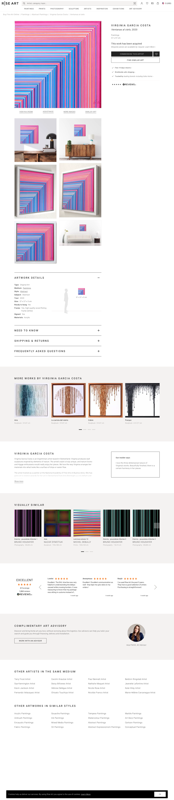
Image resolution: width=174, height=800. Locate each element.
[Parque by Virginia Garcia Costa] (142, 400)
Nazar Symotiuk (53, 542)
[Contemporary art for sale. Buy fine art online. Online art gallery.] (10, 3)
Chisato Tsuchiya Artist (62, 692)
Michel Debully (82, 542)
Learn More (86, 794)
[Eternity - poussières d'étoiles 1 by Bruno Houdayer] (27, 523)
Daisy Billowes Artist (61, 683)
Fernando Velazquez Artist (27, 692)
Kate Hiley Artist (132, 688)
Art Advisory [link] (135, 9)
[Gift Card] (152, 3)
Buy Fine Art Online (11, 14)
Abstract (24, 291)
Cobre (90, 420)
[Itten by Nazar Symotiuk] (57, 523)
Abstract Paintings (40, 14)
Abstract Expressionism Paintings (104, 727)
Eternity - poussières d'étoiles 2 (114, 539)
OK (160, 794)
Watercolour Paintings (98, 718)
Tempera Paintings (97, 713)
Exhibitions (118, 9)
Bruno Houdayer (24, 542)
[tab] (57, 277)
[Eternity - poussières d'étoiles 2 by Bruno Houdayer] (116, 523)
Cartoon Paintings (133, 722)
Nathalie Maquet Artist (99, 683)
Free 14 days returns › (123, 68)
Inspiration (102, 9)
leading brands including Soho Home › (138, 76)
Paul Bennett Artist (97, 679)
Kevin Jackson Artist (24, 688)
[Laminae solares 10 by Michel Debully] (87, 523)
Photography (57, 9)
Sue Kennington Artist (24, 683)
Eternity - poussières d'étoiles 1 (26, 539)
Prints (42, 9)
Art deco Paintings (134, 718)
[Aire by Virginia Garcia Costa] (31, 400)
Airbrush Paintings (23, 718)
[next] (157, 401)
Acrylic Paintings (22, 713)
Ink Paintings (57, 718)
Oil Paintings (57, 727)
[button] (40, 587)
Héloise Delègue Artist (61, 688)
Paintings (29, 9)
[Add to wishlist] (156, 54)
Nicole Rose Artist (96, 688)
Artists (87, 9)
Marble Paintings (133, 713)
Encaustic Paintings (24, 722)
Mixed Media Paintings (62, 722)
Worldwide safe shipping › (125, 72)
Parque (128, 420)
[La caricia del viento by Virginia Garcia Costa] (68, 400)
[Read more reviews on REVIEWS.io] (24, 594)
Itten (45, 539)
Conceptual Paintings (135, 727)
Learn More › (150, 47)
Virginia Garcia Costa (59, 14)
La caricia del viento (59, 420)
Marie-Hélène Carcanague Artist (140, 692)
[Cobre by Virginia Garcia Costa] (105, 400)
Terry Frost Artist (22, 679)
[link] (134, 3)
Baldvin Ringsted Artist (136, 679)
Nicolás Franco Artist (98, 692)
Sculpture (74, 9)
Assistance (48, 112)
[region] (98, 587)
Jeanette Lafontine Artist (137, 683)
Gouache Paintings (60, 713)
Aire (16, 420)
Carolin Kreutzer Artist (61, 679)
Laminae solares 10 (80, 539)
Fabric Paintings (22, 727)
